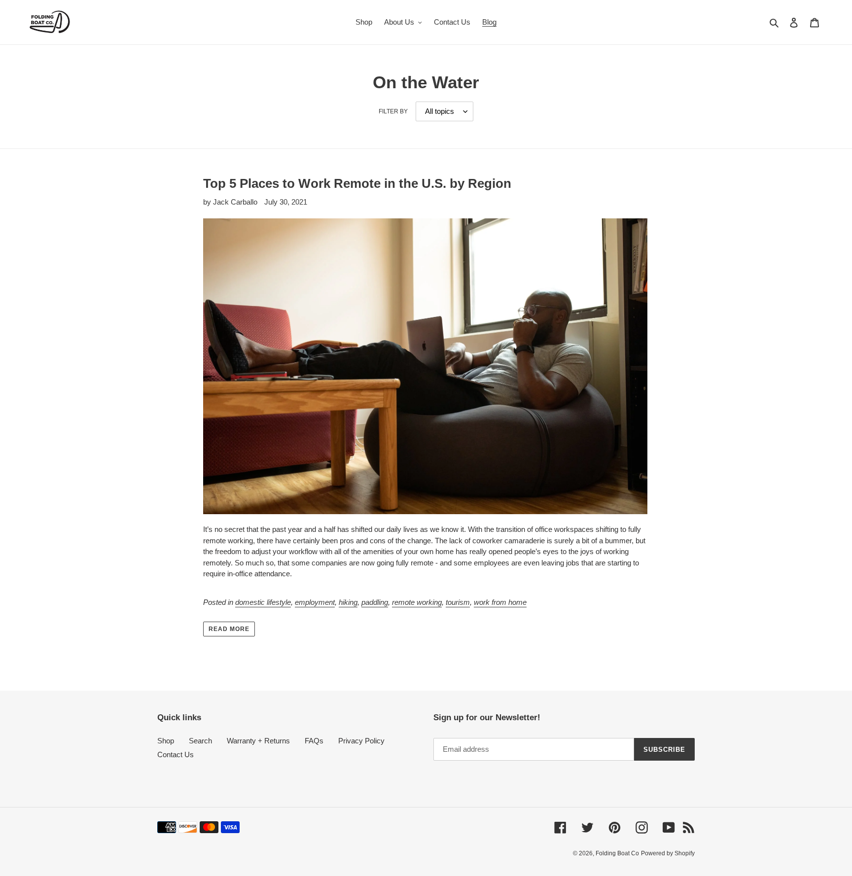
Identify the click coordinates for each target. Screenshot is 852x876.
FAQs (314, 740)
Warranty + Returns (258, 740)
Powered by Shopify (668, 853)
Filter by (393, 111)
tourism (458, 602)
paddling (374, 602)
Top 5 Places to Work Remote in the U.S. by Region (357, 183)
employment (315, 602)
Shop (165, 740)
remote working (417, 602)
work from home (500, 602)
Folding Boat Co (617, 853)
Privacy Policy (361, 740)
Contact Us (175, 754)
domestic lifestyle (263, 602)
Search (200, 740)
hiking (348, 602)
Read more (229, 629)
